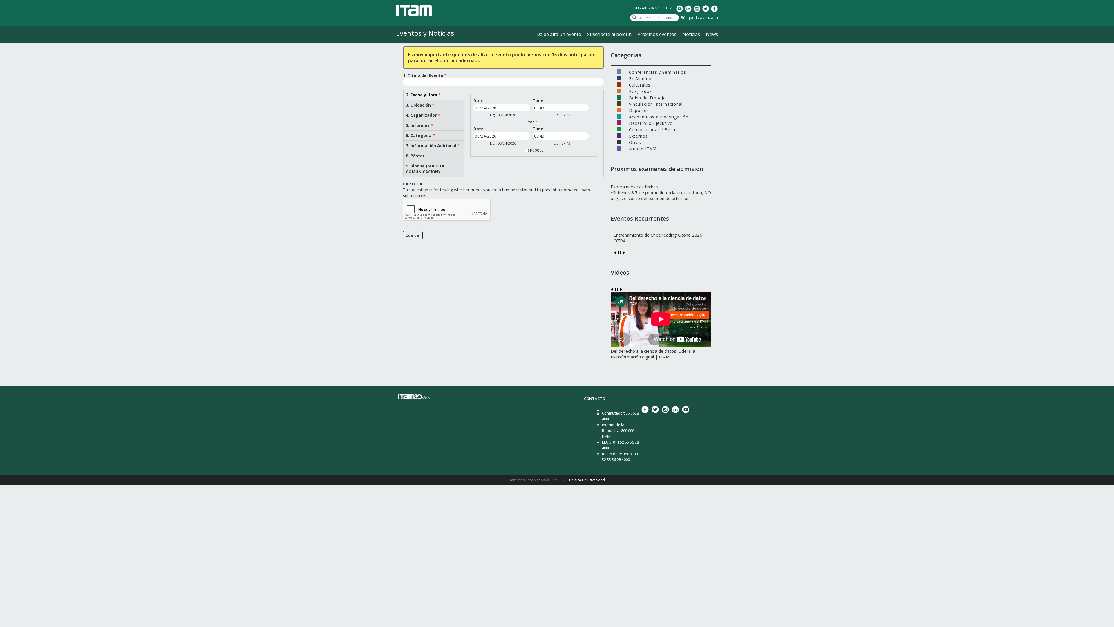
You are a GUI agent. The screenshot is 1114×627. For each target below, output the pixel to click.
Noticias (691, 34)
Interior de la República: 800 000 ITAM (618, 430)
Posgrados (640, 91)
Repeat (536, 150)
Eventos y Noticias (425, 33)
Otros (635, 142)
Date (478, 100)
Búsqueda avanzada (699, 17)
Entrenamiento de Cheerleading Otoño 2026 (658, 235)
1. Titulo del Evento (425, 75)
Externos (638, 135)
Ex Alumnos (641, 78)
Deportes (639, 110)
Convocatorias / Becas (653, 129)
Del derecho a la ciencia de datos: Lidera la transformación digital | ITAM (653, 354)
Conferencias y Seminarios (657, 71)
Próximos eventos (657, 34)
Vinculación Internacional (656, 103)
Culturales (639, 84)
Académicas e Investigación (658, 116)
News (712, 34)
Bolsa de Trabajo (647, 97)
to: (532, 122)
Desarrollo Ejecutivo (651, 122)
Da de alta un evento (558, 34)
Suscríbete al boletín (609, 34)
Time (538, 100)
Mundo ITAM (643, 148)
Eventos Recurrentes (640, 218)
